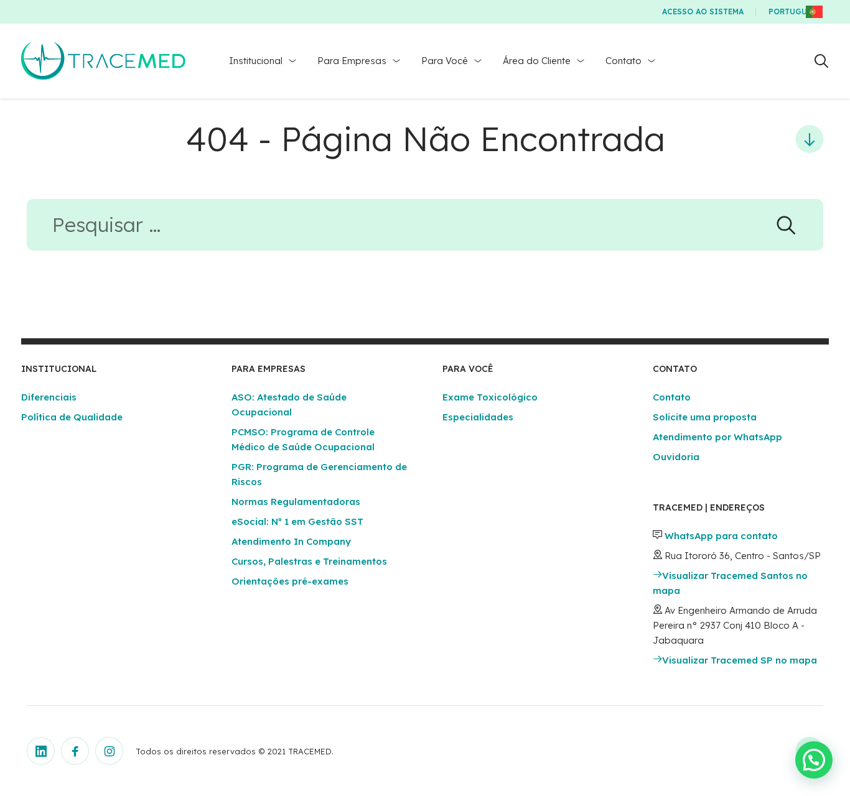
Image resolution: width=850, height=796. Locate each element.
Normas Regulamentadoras (295, 501)
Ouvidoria (676, 457)
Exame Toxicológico (490, 397)
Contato (623, 61)
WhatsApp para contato (721, 536)
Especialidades (477, 417)
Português (792, 11)
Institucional (256, 61)
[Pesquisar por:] (425, 228)
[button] (814, 760)
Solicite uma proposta (705, 417)
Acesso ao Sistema (703, 11)
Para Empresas (351, 61)
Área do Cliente (537, 61)
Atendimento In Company (291, 541)
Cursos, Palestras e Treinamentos (309, 561)
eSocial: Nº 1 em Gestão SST (297, 521)
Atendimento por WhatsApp (717, 437)
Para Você (444, 61)
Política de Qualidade (72, 417)
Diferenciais (49, 397)
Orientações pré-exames (289, 581)
